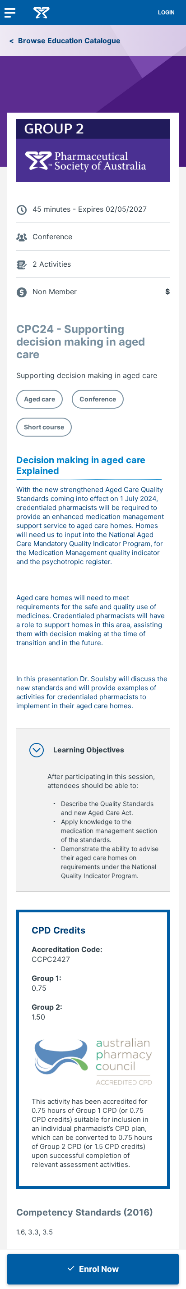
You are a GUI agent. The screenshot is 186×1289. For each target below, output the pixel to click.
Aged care (39, 399)
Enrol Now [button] (99, 1269)
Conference (97, 399)
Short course (44, 427)
